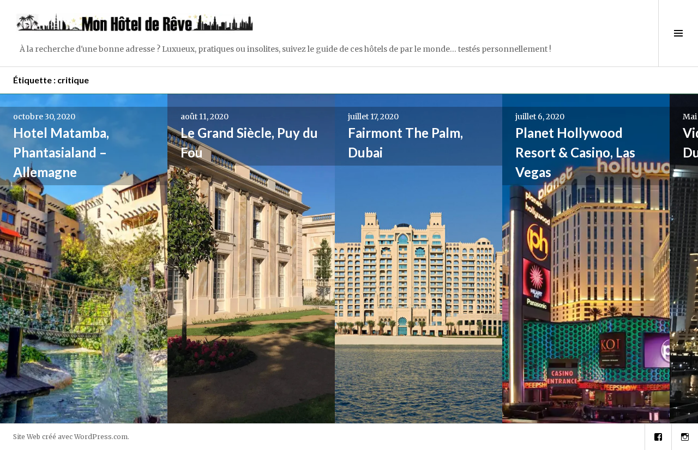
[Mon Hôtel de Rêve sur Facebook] (658, 437)
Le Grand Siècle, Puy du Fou (249, 142)
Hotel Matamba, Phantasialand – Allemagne (61, 152)
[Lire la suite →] (83, 258)
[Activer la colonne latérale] (678, 33)
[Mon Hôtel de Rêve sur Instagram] (685, 437)
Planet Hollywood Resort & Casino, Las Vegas (575, 152)
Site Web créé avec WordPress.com (70, 437)
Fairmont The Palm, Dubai (405, 142)
